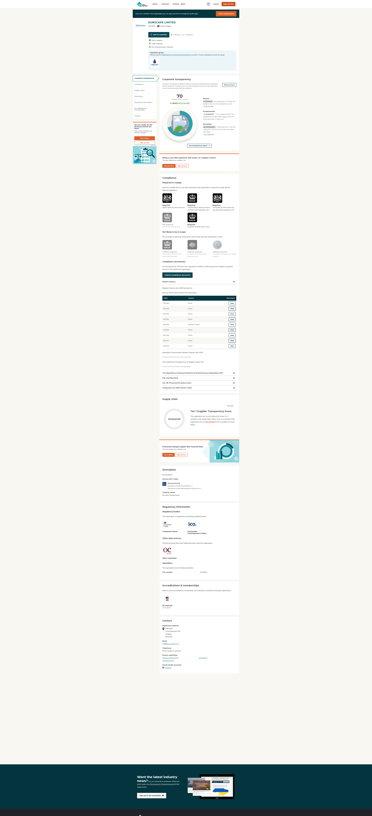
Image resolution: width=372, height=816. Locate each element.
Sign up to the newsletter (150, 795)
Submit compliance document (177, 275)
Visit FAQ (230, 406)
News (183, 4)
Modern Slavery (169, 282)
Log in (216, 4)
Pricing (176, 4)
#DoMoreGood (167, 784)
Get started (210, 422)
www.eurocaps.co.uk (170, 658)
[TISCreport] (142, 4)
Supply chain (139, 90)
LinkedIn (168, 668)
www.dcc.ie (203, 658)
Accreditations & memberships (140, 109)
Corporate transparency (144, 78)
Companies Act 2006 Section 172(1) (177, 388)
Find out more (229, 85)
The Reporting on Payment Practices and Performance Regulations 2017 (192, 373)
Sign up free (228, 4)
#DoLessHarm (155, 784)
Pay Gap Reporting (170, 378)
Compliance (138, 84)
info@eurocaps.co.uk (170, 644)
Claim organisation (226, 14)
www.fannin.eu (168, 661)
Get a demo (144, 138)
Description (138, 96)
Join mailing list (209, 134)
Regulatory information (143, 102)
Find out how (169, 166)
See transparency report (198, 146)
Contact (137, 116)
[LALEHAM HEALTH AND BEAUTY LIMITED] (154, 62)
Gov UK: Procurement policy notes (176, 383)
